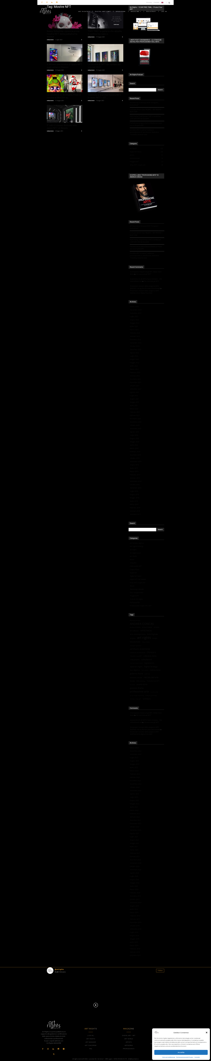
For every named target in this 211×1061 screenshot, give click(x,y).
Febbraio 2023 (135, 333)
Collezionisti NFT (136, 566)
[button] (207, 1032)
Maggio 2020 (134, 442)
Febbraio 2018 (135, 508)
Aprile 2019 (134, 468)
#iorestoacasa (135, 620)
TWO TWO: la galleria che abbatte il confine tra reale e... (105, 32)
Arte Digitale (152, 634)
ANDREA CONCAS (142, 624)
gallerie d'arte (136, 673)
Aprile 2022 (134, 366)
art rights (144, 637)
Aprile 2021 (134, 405)
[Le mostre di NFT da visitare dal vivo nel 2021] (105, 53)
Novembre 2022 (135, 343)
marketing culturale (136, 677)
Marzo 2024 (134, 306)
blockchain (135, 642)
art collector (134, 631)
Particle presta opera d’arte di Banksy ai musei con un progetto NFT (146, 124)
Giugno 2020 (134, 438)
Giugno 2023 (134, 320)
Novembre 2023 (135, 310)
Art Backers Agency (137, 543)
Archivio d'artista (135, 627)
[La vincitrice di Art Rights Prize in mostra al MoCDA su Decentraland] (64, 83)
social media (154, 692)
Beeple (154, 638)
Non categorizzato (136, 592)
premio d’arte (142, 684)
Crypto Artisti (134, 569)
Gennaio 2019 (135, 478)
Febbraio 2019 (135, 475)
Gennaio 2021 (135, 415)
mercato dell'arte (151, 677)
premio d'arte (137, 688)
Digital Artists (149, 663)
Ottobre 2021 (134, 386)
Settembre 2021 (135, 389)
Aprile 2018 (134, 501)
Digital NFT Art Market (138, 579)
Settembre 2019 (135, 461)
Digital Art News (135, 576)
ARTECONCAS (146, 631)
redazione (50, 39)
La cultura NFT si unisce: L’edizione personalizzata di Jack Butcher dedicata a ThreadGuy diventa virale (144, 132)
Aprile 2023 (134, 326)
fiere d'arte (145, 670)
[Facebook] (42, 2)
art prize (133, 638)
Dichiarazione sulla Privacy (184, 1057)
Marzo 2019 (134, 471)
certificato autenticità (140, 649)
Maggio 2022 (134, 363)
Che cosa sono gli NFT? (143, 274)
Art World (133, 556)
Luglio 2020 (134, 435)
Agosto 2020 (134, 432)
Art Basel (156, 627)
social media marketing (137, 695)
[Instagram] (47, 2)
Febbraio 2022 (135, 372)
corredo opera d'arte (136, 663)
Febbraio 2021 (135, 412)
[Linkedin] (52, 2)
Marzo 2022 (134, 369)
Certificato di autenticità (137, 653)
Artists (132, 559)
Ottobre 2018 (134, 485)
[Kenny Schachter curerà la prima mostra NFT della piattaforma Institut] (64, 19)
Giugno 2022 (134, 359)
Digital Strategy (150, 666)
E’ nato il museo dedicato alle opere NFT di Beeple (62, 126)
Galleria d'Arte (155, 670)
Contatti (197, 1057)
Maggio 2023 (134, 323)
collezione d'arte (149, 656)
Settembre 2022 (135, 349)
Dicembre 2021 (135, 379)
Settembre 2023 (135, 313)
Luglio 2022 (134, 356)
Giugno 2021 (134, 399)
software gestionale (151, 695)
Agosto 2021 (134, 392)
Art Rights (133, 550)
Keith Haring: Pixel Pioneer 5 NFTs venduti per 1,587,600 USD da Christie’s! (145, 117)
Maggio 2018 (134, 498)
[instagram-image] (56, 985)
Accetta (181, 1052)
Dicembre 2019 (135, 455)
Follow (160, 970)
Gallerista (147, 674)
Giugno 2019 (134, 465)
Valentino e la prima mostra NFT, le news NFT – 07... (104, 96)
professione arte (139, 691)
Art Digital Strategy (136, 546)
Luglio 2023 (134, 316)
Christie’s (151, 652)
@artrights (59, 969)
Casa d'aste (146, 642)
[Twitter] (54, 1054)
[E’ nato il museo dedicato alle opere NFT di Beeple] (64, 114)
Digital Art (133, 573)
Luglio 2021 (134, 396)
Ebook (132, 586)
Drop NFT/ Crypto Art (137, 583)
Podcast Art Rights (136, 599)
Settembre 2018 (135, 488)
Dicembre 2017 (135, 514)
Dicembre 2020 (135, 419)
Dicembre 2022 (135, 339)
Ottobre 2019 (134, 458)
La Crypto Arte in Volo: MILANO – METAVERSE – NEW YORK (146, 111)
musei (132, 681)
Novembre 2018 (135, 481)
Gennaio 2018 (135, 511)
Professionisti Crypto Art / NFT (141, 606)
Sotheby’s (147, 699)
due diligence (135, 670)
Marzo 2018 (134, 504)
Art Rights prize (135, 553)
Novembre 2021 (135, 382)
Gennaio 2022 (135, 376)
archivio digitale (147, 627)
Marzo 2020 (134, 448)
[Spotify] (57, 2)
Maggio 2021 (134, 402)
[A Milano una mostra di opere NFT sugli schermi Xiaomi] (64, 53)
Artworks (133, 563)
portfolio (132, 684)
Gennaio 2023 (135, 336)
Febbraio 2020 (135, 452)
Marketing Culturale (137, 589)
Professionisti (135, 602)
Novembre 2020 (135, 422)
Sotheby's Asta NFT (135, 699)
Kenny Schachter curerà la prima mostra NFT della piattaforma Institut (63, 34)
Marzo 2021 (134, 409)
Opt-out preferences (168, 1057)
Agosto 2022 (134, 353)
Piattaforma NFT (153, 681)
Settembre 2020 (135, 428)
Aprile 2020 (134, 445)
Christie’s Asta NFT (136, 656)
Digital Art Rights (136, 667)
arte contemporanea (138, 634)
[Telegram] (64, 1049)
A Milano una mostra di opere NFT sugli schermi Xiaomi (64, 65)
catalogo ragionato (135, 645)
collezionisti (146, 659)
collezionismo (135, 659)
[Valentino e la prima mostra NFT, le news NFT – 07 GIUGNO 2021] (105, 83)
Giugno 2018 (134, 494)
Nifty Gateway (140, 681)
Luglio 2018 (134, 491)
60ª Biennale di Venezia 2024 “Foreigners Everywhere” (144, 104)
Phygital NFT (134, 596)
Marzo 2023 (134, 330)
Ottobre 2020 (134, 425)
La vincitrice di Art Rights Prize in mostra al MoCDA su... (64, 96)
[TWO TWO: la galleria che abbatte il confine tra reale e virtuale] (105, 19)
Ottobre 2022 (134, 346)
